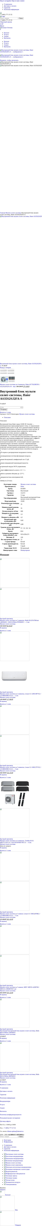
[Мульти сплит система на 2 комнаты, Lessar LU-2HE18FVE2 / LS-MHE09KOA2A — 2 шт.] (14, 660)
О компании (4, 1088)
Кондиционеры (5, 1101)
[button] (3, 628)
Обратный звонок (6, 22)
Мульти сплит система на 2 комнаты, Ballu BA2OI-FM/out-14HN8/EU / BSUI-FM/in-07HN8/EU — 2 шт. (19, 621)
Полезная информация (7, 1098)
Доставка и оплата (6, 1091)
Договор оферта (5, 1121)
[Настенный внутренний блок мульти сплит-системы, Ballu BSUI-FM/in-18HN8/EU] (14, 1071)
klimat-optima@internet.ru (15, 1131)
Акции (2, 1108)
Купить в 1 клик (5, 412)
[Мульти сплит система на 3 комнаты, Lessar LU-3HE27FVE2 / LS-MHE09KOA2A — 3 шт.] (14, 734)
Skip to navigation (6, 1)
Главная (3, 213)
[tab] (7, 417)
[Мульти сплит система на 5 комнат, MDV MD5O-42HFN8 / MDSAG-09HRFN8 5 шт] (14, 954)
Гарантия (3, 1094)
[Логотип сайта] (2, 16)
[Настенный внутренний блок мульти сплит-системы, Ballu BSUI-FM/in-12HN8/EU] (14, 1027)
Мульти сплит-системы (13, 213)
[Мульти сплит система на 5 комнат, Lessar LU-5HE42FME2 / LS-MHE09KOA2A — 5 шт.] (14, 880)
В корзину (4, 409)
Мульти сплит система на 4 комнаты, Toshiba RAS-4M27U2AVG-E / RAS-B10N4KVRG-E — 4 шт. (17, 841)
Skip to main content (18, 1)
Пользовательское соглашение (10, 1118)
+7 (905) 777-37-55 (10, 1128)
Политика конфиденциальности (10, 1114)
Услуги (2, 1104)
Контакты (3, 1111)
